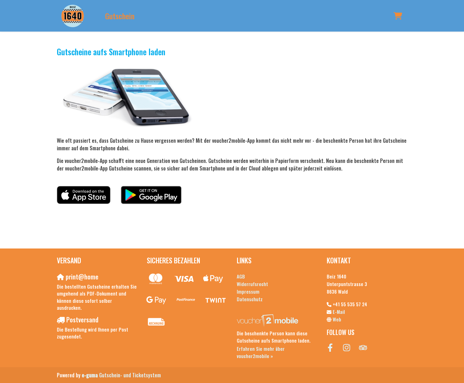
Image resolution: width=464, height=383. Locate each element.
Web (337, 319)
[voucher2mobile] (268, 320)
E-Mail (339, 311)
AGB (241, 276)
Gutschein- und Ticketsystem (121, 375)
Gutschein (119, 15)
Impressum (248, 291)
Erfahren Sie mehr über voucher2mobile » (261, 352)
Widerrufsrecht (252, 283)
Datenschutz (250, 299)
